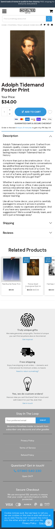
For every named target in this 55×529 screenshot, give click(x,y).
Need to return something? (27, 371)
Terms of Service (28, 447)
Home (4, 25)
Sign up (43, 420)
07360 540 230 (29, 471)
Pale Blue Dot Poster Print (11, 284)
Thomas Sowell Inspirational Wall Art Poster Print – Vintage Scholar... (33, 285)
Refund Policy (27, 455)
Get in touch (27, 403)
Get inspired (27, 339)
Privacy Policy (27, 440)
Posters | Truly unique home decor (25, 25)
